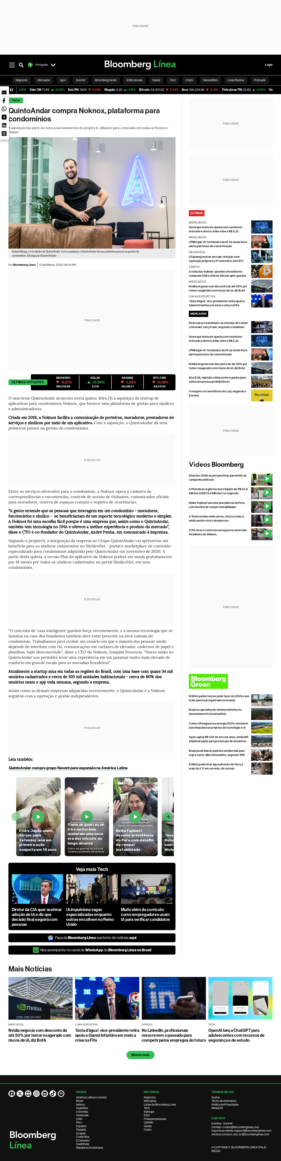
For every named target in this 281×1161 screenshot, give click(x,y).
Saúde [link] (156, 80)
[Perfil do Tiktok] (53, 1093)
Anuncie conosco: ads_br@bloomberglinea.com (240, 1134)
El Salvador (83, 1140)
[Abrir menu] (12, 65)
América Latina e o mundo (91, 1097)
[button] (4, 92)
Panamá (81, 1129)
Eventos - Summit (221, 1123)
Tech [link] (173, 80)
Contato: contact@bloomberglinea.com (235, 1127)
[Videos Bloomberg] (231, 465)
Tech (16, 100)
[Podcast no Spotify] (61, 1093)
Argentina (82, 1108)
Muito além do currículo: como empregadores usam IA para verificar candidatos (145, 914)
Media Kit (217, 1108)
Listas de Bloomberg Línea (160, 1104)
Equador (81, 1126)
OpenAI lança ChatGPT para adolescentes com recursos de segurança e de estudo (236, 1035)
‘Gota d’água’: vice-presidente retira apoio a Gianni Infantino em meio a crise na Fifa (107, 1035)
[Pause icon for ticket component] (11, 89)
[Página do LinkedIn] (44, 1093)
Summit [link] (80, 80)
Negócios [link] (22, 80)
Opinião (148, 1122)
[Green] (231, 681)
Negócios (150, 1097)
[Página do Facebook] (11, 1093)
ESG (147, 1115)
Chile (79, 1119)
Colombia (82, 1111)
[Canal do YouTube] (28, 1093)
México (80, 1104)
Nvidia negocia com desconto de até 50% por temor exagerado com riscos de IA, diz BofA (39, 1035)
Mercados (150, 1100)
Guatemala (82, 1144)
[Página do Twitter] (20, 1093)
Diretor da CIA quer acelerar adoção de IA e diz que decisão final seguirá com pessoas (37, 917)
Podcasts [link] (260, 80)
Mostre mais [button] (140, 1055)
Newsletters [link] (210, 80)
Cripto (148, 1129)
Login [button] (269, 65)
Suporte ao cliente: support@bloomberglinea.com (241, 1130)
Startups (149, 1111)
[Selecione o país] (53, 65)
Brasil (79, 1100)
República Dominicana (89, 1147)
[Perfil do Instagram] (36, 1093)
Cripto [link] (189, 80)
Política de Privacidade (224, 1104)
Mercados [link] (43, 80)
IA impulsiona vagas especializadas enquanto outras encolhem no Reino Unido (90, 917)
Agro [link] (63, 80)
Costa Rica (82, 1136)
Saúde (148, 1126)
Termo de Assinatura (223, 1100)
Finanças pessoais (155, 1119)
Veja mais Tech (92, 869)
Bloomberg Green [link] (106, 80)
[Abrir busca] (21, 65)
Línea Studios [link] (236, 80)
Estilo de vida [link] (134, 80)
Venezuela (82, 1115)
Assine (215, 1097)
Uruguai (81, 1133)
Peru (79, 1122)
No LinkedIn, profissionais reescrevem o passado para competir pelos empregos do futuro (174, 1035)
